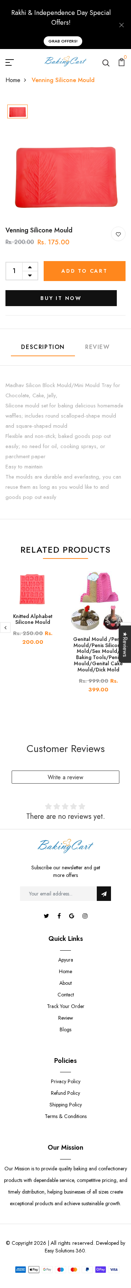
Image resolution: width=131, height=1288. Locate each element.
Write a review (65, 777)
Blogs (65, 1029)
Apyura (65, 959)
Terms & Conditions (66, 1116)
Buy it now (61, 298)
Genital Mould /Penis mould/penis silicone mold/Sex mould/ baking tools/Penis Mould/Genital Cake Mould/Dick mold (98, 654)
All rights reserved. (73, 1243)
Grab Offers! (63, 41)
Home (12, 80)
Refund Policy (65, 1093)
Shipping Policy (65, 1104)
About (65, 983)
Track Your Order (65, 1006)
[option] (17, 112)
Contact (65, 994)
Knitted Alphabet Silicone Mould (32, 619)
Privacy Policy (65, 1081)
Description (43, 347)
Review (97, 347)
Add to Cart (84, 271)
